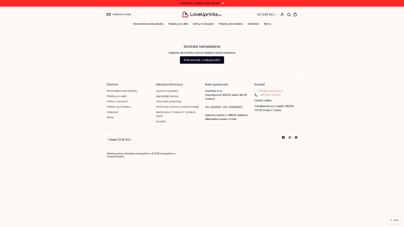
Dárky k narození (203, 24)
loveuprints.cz (167, 153)
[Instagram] (290, 137)
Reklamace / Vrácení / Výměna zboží (175, 114)
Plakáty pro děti (178, 24)
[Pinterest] (296, 137)
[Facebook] (283, 137)
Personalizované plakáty (148, 24)
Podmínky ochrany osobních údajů (177, 107)
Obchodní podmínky (169, 101)
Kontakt (161, 121)
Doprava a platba (167, 91)
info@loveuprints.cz (271, 91)
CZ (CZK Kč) (265, 14)
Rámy (267, 24)
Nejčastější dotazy (167, 96)
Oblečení (253, 24)
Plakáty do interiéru (231, 24)
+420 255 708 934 (270, 95)
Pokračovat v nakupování (202, 60)
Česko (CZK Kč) (119, 140)
